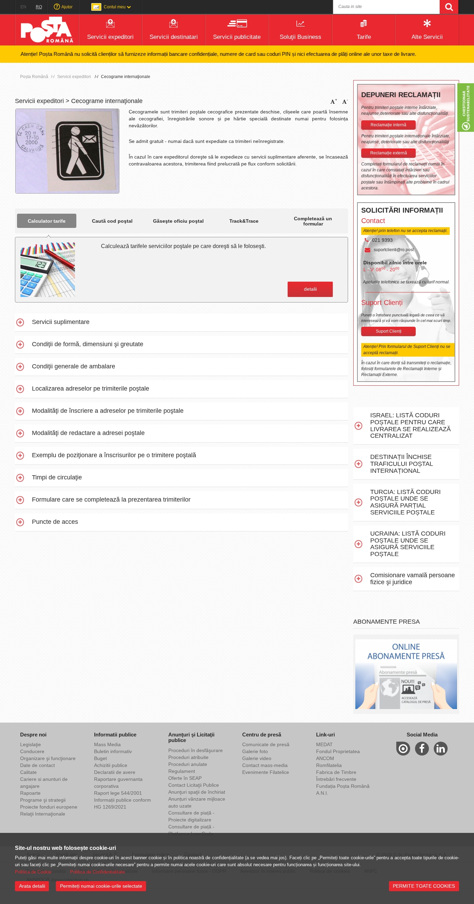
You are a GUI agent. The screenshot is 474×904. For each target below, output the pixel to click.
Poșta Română (34, 76)
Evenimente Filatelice (265, 772)
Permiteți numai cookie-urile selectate (101, 886)
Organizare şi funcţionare (48, 758)
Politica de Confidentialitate (97, 872)
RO (39, 7)
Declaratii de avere (114, 772)
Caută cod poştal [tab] (112, 221)
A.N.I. (322, 793)
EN (23, 7)
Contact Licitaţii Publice (193, 785)
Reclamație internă (388, 124)
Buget (100, 758)
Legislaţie (30, 744)
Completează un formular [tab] (313, 221)
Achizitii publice (110, 765)
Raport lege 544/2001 (118, 793)
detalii (310, 289)
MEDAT (324, 744)
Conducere (32, 751)
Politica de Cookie (33, 872)
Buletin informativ (113, 751)
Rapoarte (30, 793)
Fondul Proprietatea (338, 751)
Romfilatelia (329, 765)
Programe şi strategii (43, 800)
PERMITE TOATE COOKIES (424, 886)
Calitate (28, 772)
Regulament (181, 771)
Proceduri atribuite (188, 757)
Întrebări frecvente (336, 779)
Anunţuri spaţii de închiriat (196, 792)
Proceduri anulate (187, 764)
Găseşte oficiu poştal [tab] (178, 221)
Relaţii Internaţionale (42, 814)
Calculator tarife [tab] (47, 221)
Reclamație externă (388, 153)
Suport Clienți (388, 331)
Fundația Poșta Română (343, 786)
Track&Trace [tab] (244, 221)
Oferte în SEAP (185, 778)
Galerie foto (255, 751)
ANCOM (325, 758)
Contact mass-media (265, 765)
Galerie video (256, 758)
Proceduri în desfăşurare (195, 750)
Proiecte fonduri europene (48, 807)
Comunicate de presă (265, 744)
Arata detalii (32, 886)
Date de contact (37, 765)
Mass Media (107, 744)
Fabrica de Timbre (336, 772)
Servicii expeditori (74, 76)
